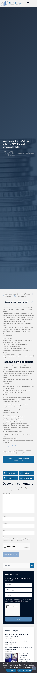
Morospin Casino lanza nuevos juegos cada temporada (17, 642)
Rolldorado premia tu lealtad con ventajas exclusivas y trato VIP (18, 635)
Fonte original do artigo (10, 446)
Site (4, 530)
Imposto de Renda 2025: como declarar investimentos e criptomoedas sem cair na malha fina (25, 658)
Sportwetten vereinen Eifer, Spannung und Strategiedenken (18, 648)
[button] (28, 2)
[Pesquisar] (32, 565)
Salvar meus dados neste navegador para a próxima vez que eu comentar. (17, 539)
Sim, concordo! (11, 670)
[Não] (34, 668)
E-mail (5, 523)
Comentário (7, 493)
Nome (5, 516)
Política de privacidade (24, 670)
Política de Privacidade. (20, 601)
